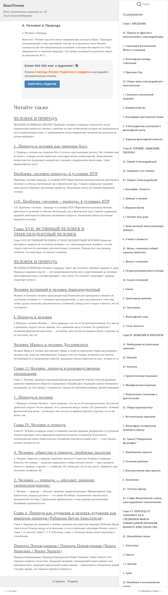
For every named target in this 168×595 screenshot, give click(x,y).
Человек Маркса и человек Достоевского (51, 344)
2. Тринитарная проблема (137, 298)
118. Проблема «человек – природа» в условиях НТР (62, 201)
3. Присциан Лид (132, 72)
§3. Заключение (131, 307)
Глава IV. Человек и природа (40, 424)
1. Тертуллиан (130, 545)
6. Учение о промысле (135, 239)
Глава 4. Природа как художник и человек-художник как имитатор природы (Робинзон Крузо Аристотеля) (65, 515)
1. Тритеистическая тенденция (140, 375)
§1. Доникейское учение (136, 536)
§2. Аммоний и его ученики (138, 170)
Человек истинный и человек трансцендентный (57, 289)
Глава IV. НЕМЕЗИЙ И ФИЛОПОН (143, 335)
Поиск (142, 4)
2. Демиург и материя (135, 198)
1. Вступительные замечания (139, 416)
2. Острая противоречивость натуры (143, 270)
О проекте (58, 581)
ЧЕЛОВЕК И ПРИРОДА (35, 118)
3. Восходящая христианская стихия (143, 116)
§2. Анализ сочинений (135, 279)
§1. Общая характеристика (138, 407)
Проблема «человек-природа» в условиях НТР (56, 173)
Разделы (72, 581)
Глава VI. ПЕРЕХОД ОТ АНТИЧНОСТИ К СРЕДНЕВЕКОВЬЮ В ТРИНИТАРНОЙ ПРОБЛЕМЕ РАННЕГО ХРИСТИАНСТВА (140, 519)
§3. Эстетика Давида (134, 488)
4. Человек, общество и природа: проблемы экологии (62, 452)
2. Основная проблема (135, 461)
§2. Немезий (130, 357)
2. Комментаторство (134, 107)
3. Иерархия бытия (133, 207)
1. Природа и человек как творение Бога (50, 146)
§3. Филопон (130, 366)
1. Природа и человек (33, 397)
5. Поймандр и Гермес (148, 591)
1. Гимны (128, 289)
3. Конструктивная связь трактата (141, 470)
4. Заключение (131, 479)
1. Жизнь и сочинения (135, 261)
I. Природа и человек (33, 316)
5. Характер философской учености (143, 139)
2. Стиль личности (133, 325)
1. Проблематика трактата (137, 452)
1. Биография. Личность (136, 189)
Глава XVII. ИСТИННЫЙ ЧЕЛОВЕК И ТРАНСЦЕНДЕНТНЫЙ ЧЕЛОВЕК (49, 231)
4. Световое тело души (135, 216)
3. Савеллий (129, 563)
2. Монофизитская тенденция (139, 385)
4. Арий (127, 573)
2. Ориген (128, 554)
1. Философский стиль (135, 316)
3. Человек (11, 591)
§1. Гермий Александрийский (139, 161)
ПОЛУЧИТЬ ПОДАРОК (42, 84)
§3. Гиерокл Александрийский (140, 180)
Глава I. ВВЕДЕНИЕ (134, 23)
